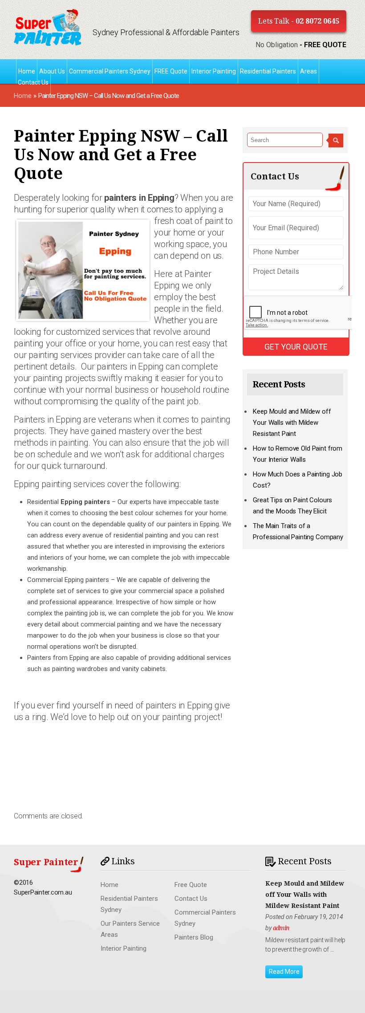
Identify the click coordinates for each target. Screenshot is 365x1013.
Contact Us (33, 82)
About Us (52, 71)
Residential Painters (268, 71)
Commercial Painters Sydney (109, 71)
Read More (284, 971)
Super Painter (46, 862)
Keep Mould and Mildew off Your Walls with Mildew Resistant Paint (292, 422)
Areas (308, 71)
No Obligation (301, 45)
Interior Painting (213, 71)
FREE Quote (170, 71)
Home (23, 96)
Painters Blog (193, 937)
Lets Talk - (298, 21)
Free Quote (190, 885)
